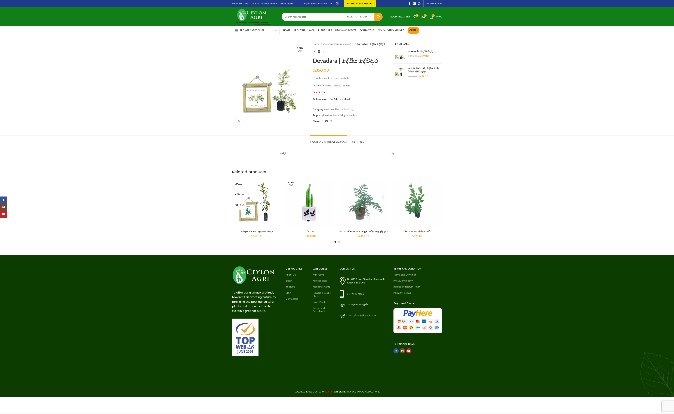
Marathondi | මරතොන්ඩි (417, 231)
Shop (289, 280)
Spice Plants (319, 302)
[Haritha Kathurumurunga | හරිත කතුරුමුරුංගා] (364, 203)
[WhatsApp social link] (419, 3)
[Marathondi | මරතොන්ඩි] (417, 203)
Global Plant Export (360, 3)
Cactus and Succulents (319, 309)
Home (316, 44)
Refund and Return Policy (406, 286)
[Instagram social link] (402, 350)
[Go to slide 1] (335, 242)
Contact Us (292, 298)
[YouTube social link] (408, 350)
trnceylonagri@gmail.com (362, 315)
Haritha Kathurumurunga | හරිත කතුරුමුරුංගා (363, 231)
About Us (291, 274)
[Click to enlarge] (239, 121)
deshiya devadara (347, 115)
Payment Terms (402, 292)
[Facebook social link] (409, 3)
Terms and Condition (405, 274)
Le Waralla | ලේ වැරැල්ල (420, 51)
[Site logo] (338, 3)
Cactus (310, 231)
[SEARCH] (378, 17)
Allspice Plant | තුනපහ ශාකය (257, 231)
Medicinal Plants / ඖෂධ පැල (338, 44)
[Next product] (323, 51)
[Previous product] (315, 51)
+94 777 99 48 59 (355, 293)
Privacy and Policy (403, 280)
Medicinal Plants (321, 286)
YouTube (290, 286)
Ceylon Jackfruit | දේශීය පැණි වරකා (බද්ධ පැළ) (423, 69)
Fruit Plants (318, 274)
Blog (288, 292)
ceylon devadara (328, 115)
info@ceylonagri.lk (358, 304)
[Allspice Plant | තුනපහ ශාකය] (257, 203)
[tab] (328, 140)
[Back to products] (319, 51)
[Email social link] (414, 3)
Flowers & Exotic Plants (322, 294)
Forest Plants (320, 280)
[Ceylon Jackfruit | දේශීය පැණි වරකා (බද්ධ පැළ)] (399, 72)
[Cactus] (310, 203)
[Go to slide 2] (339, 242)
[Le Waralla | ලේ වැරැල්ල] (399, 55)
